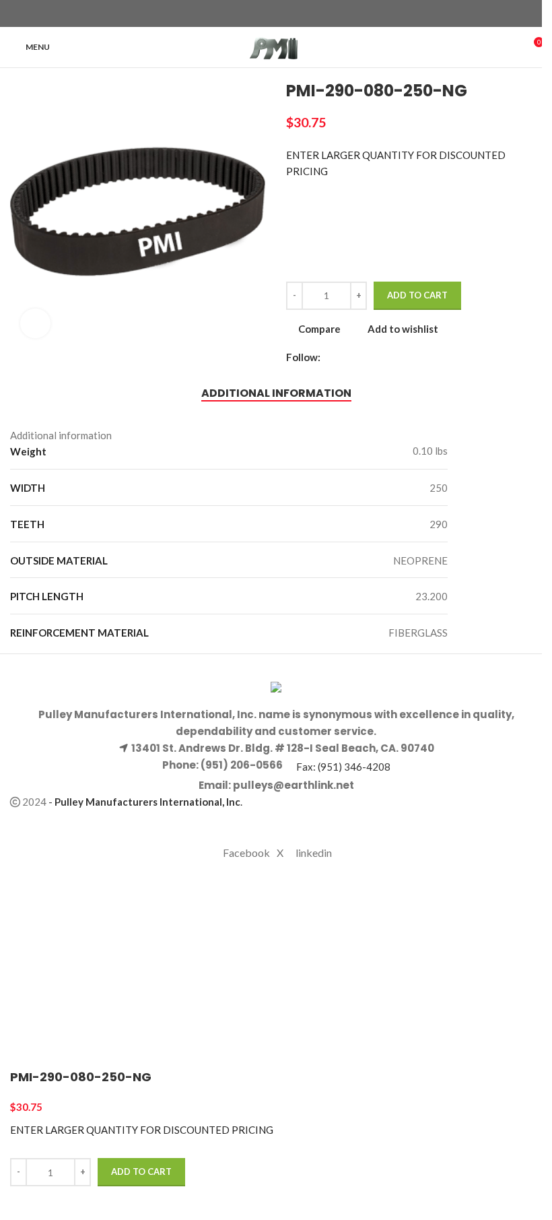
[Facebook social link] (252, 14)
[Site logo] (276, 46)
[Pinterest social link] (284, 14)
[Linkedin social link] (300, 14)
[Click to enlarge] (35, 324)
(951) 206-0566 (241, 765)
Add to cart (417, 295)
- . (145, 802)
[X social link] (268, 14)
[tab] (276, 393)
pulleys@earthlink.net (293, 785)
